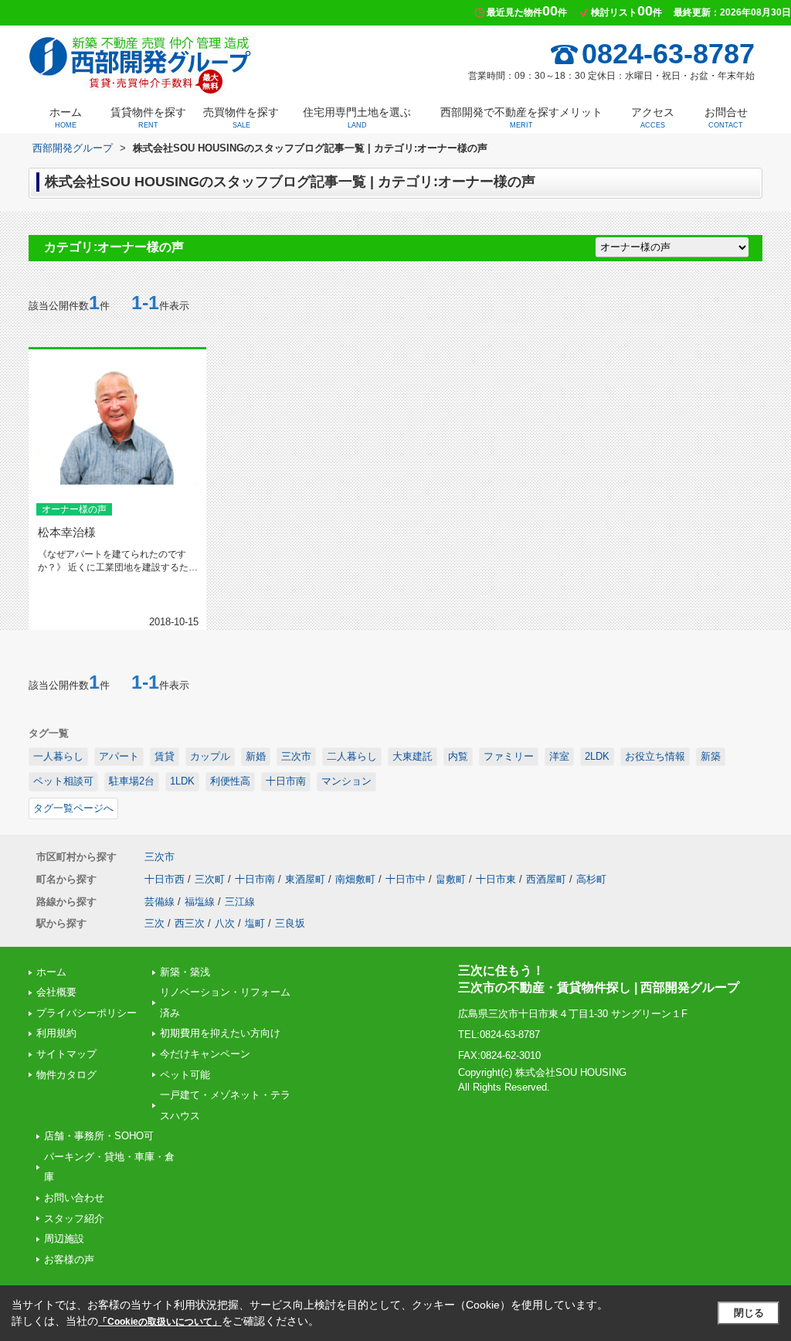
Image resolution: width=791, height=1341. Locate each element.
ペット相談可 (63, 781)
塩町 (255, 923)
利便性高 (230, 781)
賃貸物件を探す (148, 117)
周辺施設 (64, 1238)
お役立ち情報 (655, 756)
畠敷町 (451, 879)
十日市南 (286, 781)
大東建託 (412, 756)
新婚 (256, 756)
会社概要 (56, 992)
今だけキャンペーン (205, 1054)
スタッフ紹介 (74, 1218)
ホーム (65, 117)
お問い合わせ (74, 1197)
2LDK (597, 756)
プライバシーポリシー (86, 1013)
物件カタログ (66, 1075)
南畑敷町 (355, 879)
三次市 (296, 756)
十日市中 (405, 879)
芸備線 (159, 901)
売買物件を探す (241, 117)
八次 (225, 923)
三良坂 (290, 923)
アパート (119, 756)
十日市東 (496, 879)
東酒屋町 (305, 879)
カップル (210, 756)
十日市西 (164, 879)
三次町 (210, 879)
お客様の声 (69, 1259)
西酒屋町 (546, 879)
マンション (346, 781)
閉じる (749, 1313)
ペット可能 (185, 1075)
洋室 (559, 756)
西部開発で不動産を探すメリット (521, 117)
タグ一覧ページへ (73, 808)
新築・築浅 (185, 972)
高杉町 (591, 879)
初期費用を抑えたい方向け (220, 1033)
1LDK (182, 781)
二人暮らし (352, 756)
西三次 (190, 923)
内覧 (458, 756)
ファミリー (509, 756)
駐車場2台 (131, 781)
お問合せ (726, 117)
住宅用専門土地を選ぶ (357, 117)
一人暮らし (58, 756)
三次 (154, 923)
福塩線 (200, 901)
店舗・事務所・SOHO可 (99, 1136)
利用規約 (56, 1033)
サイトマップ (66, 1054)
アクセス (652, 117)
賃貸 (164, 756)
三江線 (240, 901)
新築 (711, 756)
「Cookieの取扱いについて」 (160, 1321)
